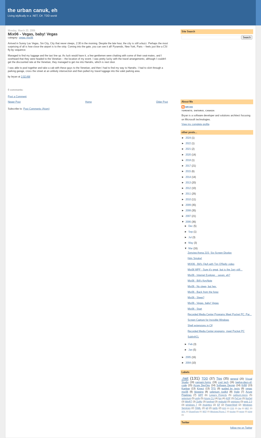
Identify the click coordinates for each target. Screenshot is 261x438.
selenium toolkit (219, 391)
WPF (200, 395)
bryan (189, 107)
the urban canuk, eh (33, 10)
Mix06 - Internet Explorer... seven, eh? (209, 275)
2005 (189, 357)
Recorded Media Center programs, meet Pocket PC (216, 331)
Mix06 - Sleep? (196, 297)
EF (218, 405)
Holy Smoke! (195, 258)
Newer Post (14, 101)
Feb (190, 344)
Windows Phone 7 (218, 411)
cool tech (223, 382)
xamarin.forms (203, 382)
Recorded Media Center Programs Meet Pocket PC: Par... (220, 314)
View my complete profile (195, 124)
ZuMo (199, 401)
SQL (184, 411)
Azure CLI (209, 398)
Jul (190, 237)
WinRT (188, 401)
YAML (198, 408)
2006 (189, 221)
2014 (189, 177)
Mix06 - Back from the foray (203, 292)
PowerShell (231, 405)
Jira (239, 408)
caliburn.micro (240, 395)
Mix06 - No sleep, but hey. (202, 286)
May (191, 242)
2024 (189, 137)
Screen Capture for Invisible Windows (208, 319)
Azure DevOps (201, 385)
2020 (189, 154)
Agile (237, 391)
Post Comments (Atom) (36, 108)
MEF (247, 408)
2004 (189, 362)
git (207, 408)
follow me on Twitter (241, 427)
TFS (213, 388)
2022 (189, 143)
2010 (189, 199)
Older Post (162, 101)
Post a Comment (17, 96)
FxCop (238, 398)
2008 (189, 210)
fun (220, 398)
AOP (228, 398)
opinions (235, 401)
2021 (189, 148)
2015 (189, 171)
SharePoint (194, 411)
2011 (189, 193)
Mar (190, 248)
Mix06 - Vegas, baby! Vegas (33, 34)
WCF (205, 411)
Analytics (207, 405)
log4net (210, 401)
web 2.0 (248, 401)
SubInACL (193, 336)
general (234, 378)
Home (88, 101)
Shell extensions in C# (200, 325)
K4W (244, 385)
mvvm (241, 411)
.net (185, 378)
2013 (189, 182)
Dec (191, 226)
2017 (189, 165)
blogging (198, 391)
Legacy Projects (218, 395)
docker (233, 411)
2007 (189, 216)
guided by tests (230, 388)
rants (215, 408)
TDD (205, 378)
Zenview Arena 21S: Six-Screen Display (210, 252)
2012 (189, 188)
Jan (190, 349)
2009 (189, 205)
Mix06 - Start (195, 308)
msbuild (222, 401)
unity (197, 398)
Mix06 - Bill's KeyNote (200, 280)
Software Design (225, 385)
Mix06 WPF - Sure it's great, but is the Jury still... (215, 269)
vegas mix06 (26, 37)
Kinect (200, 388)
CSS (232, 408)
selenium (186, 398)
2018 (189, 160)
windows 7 (191, 405)
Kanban (186, 388)
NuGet (249, 398)
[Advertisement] (217, 68)
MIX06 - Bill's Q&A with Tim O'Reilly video (211, 264)
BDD (224, 408)
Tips (219, 378)
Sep (191, 231)
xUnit (250, 411)
